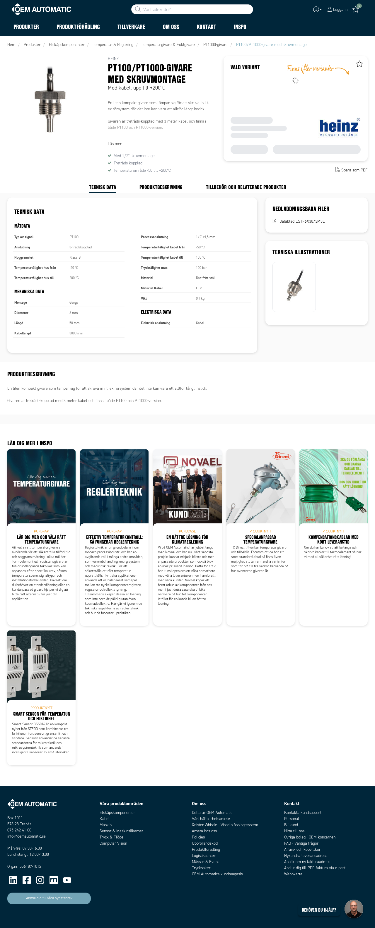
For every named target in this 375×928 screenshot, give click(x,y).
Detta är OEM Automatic (212, 812)
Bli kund (291, 824)
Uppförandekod (205, 843)
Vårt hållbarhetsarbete (211, 818)
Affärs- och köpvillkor (302, 849)
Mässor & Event (205, 861)
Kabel (105, 818)
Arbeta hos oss (204, 831)
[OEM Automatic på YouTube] (67, 880)
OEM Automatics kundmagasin (217, 874)
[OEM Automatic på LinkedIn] (13, 880)
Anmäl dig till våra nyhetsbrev (49, 898)
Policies (198, 837)
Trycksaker (201, 867)
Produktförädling (206, 849)
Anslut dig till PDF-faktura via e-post (314, 867)
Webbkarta (293, 874)
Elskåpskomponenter (117, 812)
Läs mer (115, 143)
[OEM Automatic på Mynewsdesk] (53, 880)
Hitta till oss (294, 831)
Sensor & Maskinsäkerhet (121, 831)
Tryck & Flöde (111, 837)
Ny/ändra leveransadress (305, 855)
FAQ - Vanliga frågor (301, 843)
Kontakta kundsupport (302, 812)
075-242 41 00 (19, 830)
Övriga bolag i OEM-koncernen (309, 837)
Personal (291, 818)
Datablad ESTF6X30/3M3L (302, 221)
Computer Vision (113, 843)
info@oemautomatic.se (26, 836)
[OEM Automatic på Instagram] (40, 880)
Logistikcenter (203, 855)
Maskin (106, 824)
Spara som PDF (354, 170)
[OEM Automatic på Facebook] (27, 880)
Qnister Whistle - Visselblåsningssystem (225, 824)
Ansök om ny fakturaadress (307, 861)
